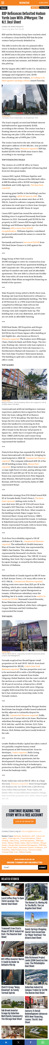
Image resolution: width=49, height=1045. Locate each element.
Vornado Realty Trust (10, 852)
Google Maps (6, 116)
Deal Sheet (44, 7)
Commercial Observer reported (28, 581)
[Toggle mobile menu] (3, 2)
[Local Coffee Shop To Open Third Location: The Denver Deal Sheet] (12, 897)
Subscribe (43, 3)
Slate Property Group (19, 850)
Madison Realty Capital (16, 843)
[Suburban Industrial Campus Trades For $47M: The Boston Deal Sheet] (36, 982)
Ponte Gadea (13, 847)
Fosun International (28, 838)
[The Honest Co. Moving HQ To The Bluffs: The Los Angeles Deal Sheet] (36, 897)
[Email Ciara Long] (23, 29)
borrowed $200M (31, 242)
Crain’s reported (19, 752)
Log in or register (24, 821)
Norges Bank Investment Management (23, 845)
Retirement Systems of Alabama (31, 847)
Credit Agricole (13, 838)
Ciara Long (13, 831)
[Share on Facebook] (30, 1042)
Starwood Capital (34, 850)
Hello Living (14, 841)
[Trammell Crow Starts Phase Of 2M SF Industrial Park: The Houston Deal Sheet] (12, 926)
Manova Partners (32, 843)
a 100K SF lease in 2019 (26, 196)
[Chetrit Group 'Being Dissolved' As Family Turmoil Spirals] (12, 982)
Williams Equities (25, 852)
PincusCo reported (29, 148)
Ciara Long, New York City (11, 29)
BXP (33, 836)
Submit (42, 867)
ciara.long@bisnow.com (31, 831)
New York (35, 7)
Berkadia (17, 836)
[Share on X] (18, 1042)
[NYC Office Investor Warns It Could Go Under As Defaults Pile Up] (12, 955)
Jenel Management (27, 841)
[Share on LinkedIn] (6, 1042)
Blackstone (26, 836)
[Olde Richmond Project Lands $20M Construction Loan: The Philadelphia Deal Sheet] (36, 955)
